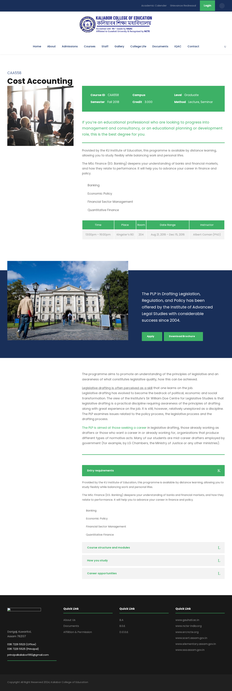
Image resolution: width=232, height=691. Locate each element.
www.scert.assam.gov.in (191, 638)
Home (37, 46)
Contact (193, 46)
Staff (105, 46)
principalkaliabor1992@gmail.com (28, 655)
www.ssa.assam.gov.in (189, 650)
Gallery (119, 46)
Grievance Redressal (183, 5)
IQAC (177, 46)
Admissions (70, 46)
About (51, 46)
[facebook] (199, 682)
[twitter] (217, 682)
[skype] (211, 682)
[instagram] (223, 682)
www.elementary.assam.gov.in (195, 644)
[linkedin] (205, 682)
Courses (89, 46)
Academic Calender (154, 5)
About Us (69, 620)
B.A (121, 620)
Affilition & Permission (77, 632)
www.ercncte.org (187, 632)
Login (207, 5)
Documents (160, 46)
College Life (138, 46)
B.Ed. (122, 626)
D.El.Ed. (123, 632)
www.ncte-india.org (188, 626)
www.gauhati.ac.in (187, 620)
